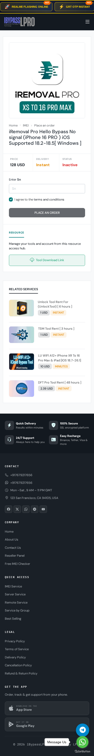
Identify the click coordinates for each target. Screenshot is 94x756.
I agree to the (39, 199)
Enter (15, 179)
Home (13, 125)
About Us (11, 539)
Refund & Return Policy (21, 673)
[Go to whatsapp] (82, 742)
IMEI (26, 125)
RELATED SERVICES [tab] (23, 289)
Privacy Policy (15, 641)
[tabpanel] (47, 349)
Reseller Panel (15, 556)
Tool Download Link (49, 260)
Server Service (15, 594)
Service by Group (17, 610)
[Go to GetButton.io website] (82, 751)
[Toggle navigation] (87, 22)
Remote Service (16, 602)
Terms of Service (17, 649)
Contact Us (13, 548)
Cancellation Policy (18, 665)
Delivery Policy (15, 657)
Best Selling (13, 619)
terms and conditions (49, 199)
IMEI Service (13, 586)
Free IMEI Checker (17, 564)
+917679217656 (21, 483)
